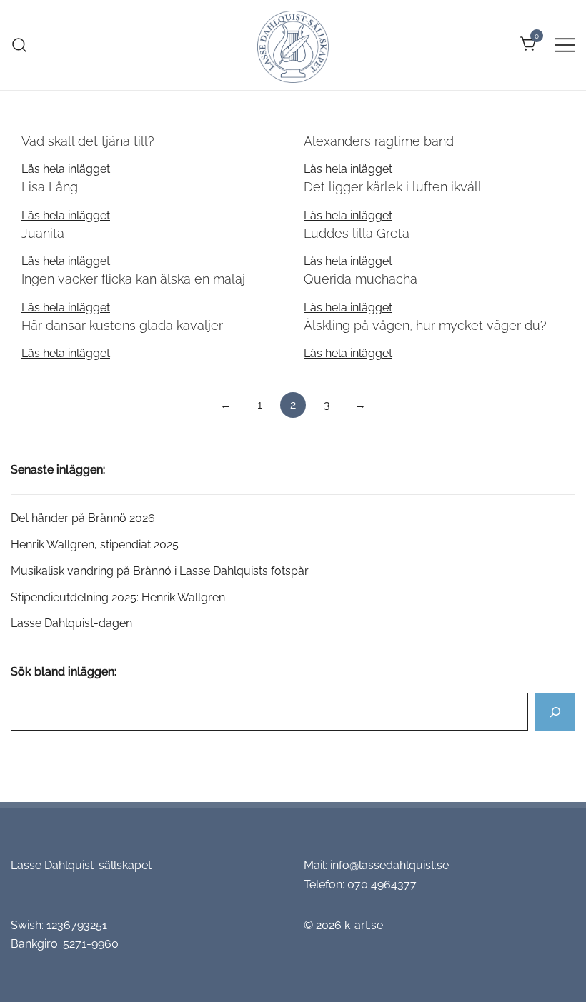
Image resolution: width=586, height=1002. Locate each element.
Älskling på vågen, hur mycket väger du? (425, 325)
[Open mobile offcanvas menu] (565, 44)
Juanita (42, 233)
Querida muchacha (360, 278)
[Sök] (555, 712)
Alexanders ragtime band (379, 141)
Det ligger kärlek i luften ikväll (393, 186)
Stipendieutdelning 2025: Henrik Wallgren (118, 597)
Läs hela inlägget (65, 169)
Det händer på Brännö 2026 (83, 518)
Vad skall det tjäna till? (87, 141)
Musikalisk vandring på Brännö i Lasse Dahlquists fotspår (160, 571)
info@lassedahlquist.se (389, 865)
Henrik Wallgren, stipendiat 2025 (96, 544)
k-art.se (363, 925)
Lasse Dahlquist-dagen (71, 623)
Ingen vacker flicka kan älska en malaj (133, 278)
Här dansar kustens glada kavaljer (122, 325)
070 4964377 (382, 884)
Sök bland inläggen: (63, 671)
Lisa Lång (49, 186)
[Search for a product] (20, 44)
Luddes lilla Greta (356, 233)
